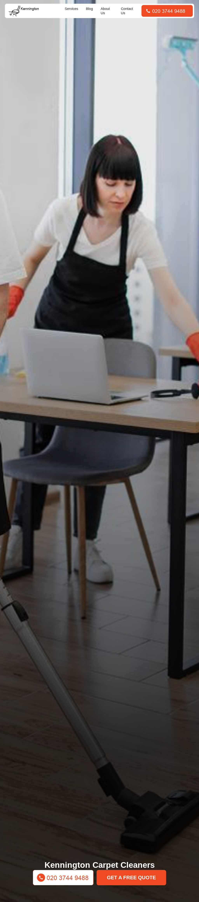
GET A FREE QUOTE (131, 877)
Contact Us (127, 11)
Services (71, 9)
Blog (89, 9)
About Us (105, 11)
